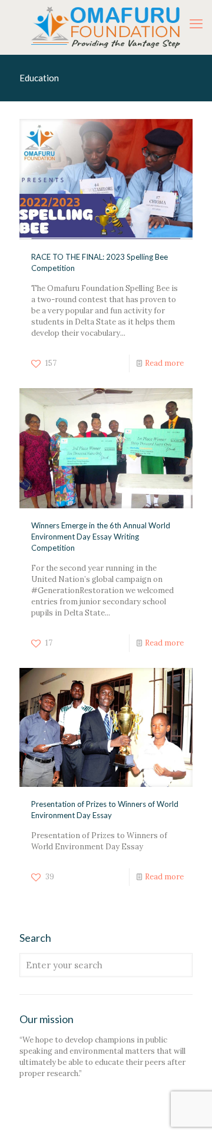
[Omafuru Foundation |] (106, 27)
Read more (164, 363)
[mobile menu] (196, 24)
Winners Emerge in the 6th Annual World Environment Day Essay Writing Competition (100, 536)
